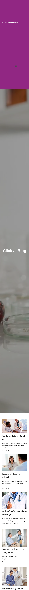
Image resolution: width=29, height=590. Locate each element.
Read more (4, 450)
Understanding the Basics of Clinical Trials (13, 437)
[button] (15, 65)
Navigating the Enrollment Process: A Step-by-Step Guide (14, 551)
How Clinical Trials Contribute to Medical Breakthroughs (14, 513)
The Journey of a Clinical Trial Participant (11, 475)
